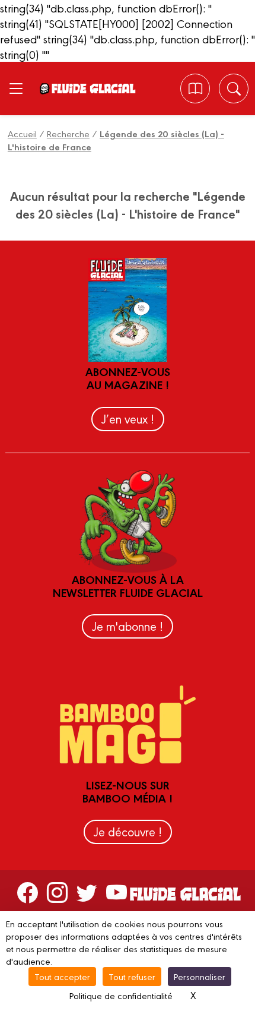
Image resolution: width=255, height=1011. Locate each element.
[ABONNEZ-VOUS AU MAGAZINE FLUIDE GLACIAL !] (195, 89)
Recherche (68, 133)
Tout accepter (62, 976)
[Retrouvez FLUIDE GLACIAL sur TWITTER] (86, 891)
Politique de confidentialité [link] (121, 995)
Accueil (22, 133)
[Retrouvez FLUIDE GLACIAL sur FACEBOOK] (27, 891)
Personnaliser (199, 976)
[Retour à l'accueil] (93, 88)
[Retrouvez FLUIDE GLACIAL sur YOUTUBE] (116, 891)
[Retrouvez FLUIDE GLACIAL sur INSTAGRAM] (57, 891)
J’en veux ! (127, 418)
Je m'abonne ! (127, 626)
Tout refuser (132, 976)
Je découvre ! (128, 831)
